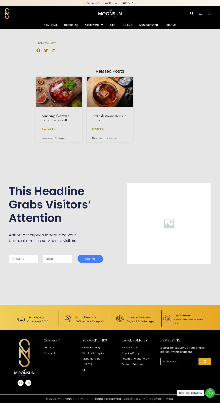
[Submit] (205, 361)
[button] (191, 13)
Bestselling (71, 25)
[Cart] (209, 13)
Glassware (92, 25)
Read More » (48, 129)
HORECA (127, 25)
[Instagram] (28, 383)
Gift (112, 25)
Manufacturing (148, 25)
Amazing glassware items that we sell (55, 118)
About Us (170, 25)
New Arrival (50, 25)
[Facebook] (21, 383)
